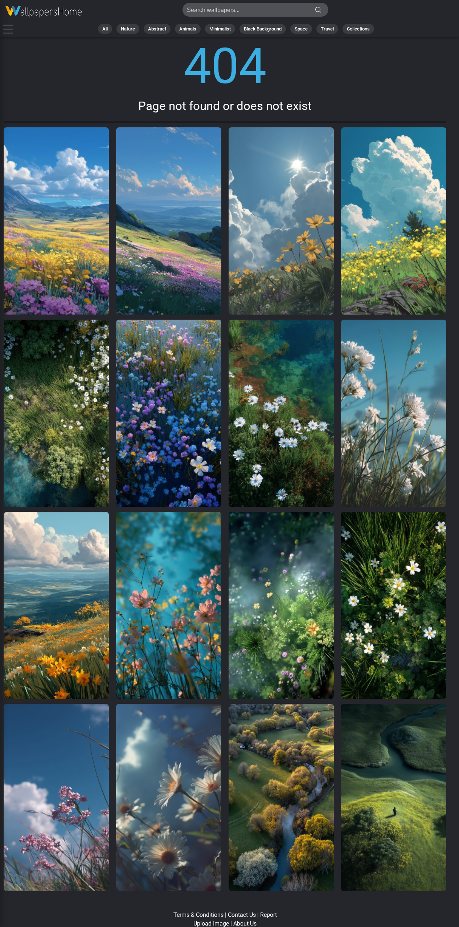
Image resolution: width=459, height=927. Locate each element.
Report (268, 914)
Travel (327, 29)
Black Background (263, 29)
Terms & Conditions (198, 914)
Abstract (157, 29)
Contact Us (242, 914)
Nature (128, 29)
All (105, 29)
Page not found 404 (43, 12)
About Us (245, 923)
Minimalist (220, 29)
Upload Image (211, 923)
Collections (358, 29)
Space (301, 29)
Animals (187, 29)
